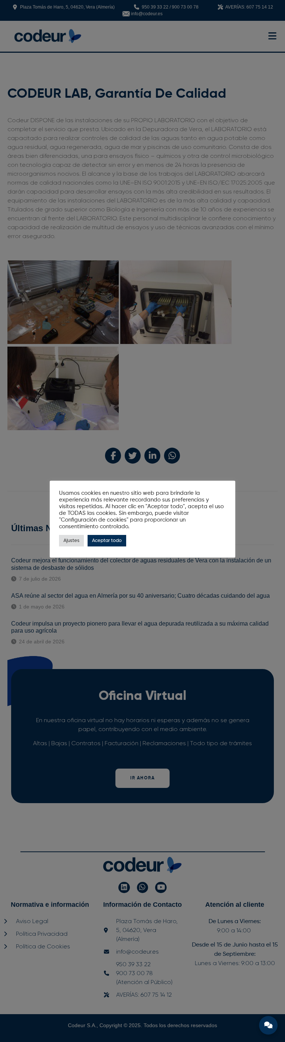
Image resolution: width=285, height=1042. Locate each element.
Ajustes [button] (71, 540)
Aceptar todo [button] (107, 540)
